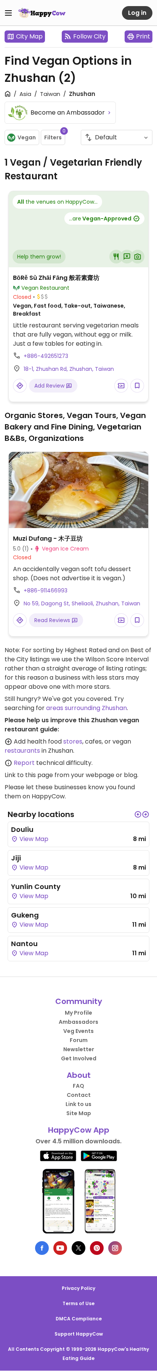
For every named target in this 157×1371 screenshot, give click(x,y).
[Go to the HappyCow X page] (78, 1248)
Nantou (24, 943)
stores (72, 741)
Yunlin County (36, 886)
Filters (54, 135)
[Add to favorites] (137, 386)
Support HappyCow (78, 1334)
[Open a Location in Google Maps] (20, 386)
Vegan (27, 137)
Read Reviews (53, 620)
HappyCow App (78, 1130)
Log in (137, 12)
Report (24, 762)
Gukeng (25, 915)
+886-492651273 (46, 356)
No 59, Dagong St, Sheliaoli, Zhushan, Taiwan (82, 603)
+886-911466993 (45, 590)
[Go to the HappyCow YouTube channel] (60, 1248)
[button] (138, 814)
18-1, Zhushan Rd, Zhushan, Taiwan (69, 369)
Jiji (16, 858)
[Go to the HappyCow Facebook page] (42, 1248)
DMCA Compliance (79, 1318)
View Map (33, 839)
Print (143, 36)
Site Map (78, 1113)
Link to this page (29, 775)
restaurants (22, 750)
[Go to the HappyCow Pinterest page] (97, 1248)
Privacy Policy (78, 1288)
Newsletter (78, 1049)
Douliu (22, 829)
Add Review (50, 385)
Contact (79, 1095)
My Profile (78, 1013)
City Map (29, 36)
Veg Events (78, 1031)
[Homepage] (42, 13)
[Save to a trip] (121, 386)
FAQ (78, 1086)
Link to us (78, 1104)
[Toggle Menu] (8, 13)
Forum (79, 1040)
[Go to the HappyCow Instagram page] (115, 1248)
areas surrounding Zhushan (86, 708)
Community (78, 1001)
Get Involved (78, 1058)
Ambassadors (78, 1022)
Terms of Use (78, 1303)
